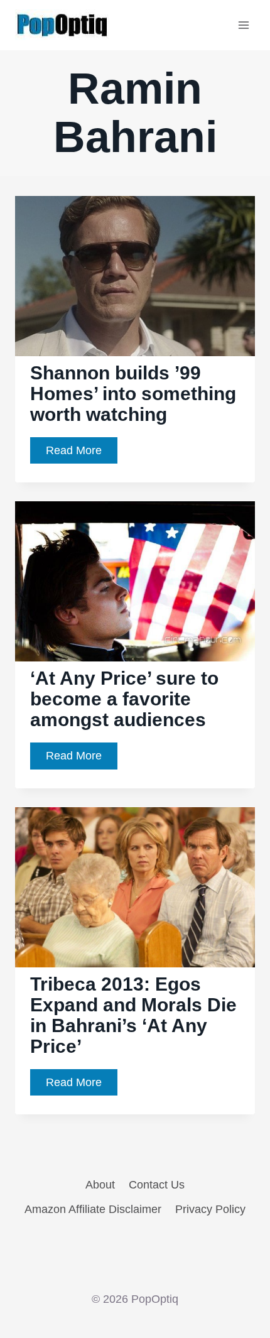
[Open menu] (243, 25)
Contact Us (157, 1184)
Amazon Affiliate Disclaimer (92, 1209)
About (100, 1184)
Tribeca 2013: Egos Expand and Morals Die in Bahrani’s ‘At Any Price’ (133, 1015)
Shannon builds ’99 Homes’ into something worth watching (133, 393)
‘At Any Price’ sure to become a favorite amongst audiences (124, 699)
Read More (81, 453)
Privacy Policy (210, 1209)
